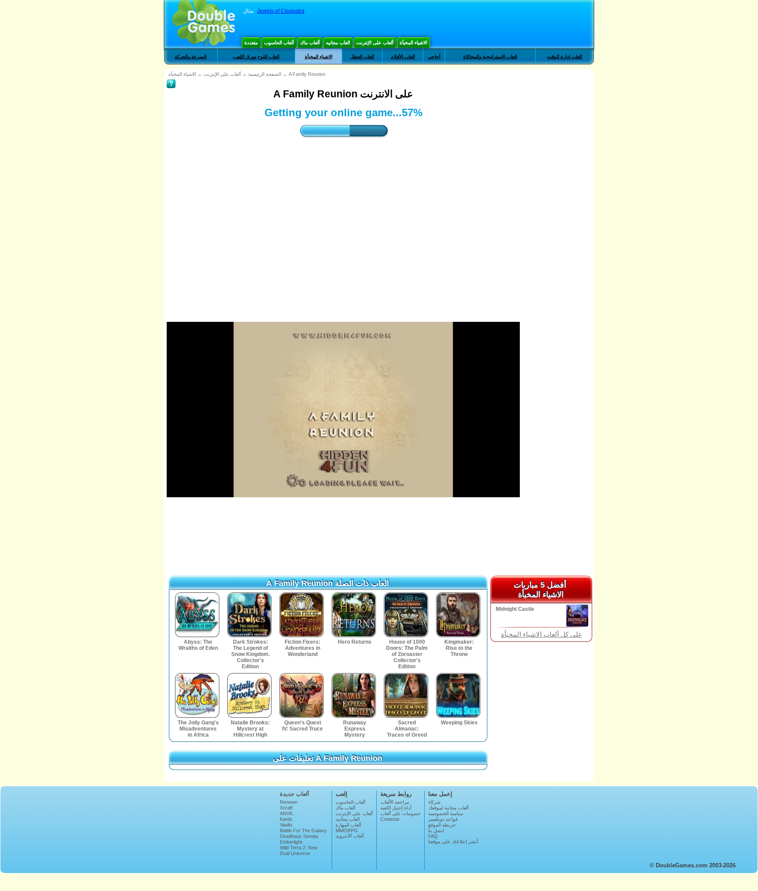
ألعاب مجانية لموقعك (448, 807)
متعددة (251, 42)
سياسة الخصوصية (445, 813)
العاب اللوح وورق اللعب (256, 56)
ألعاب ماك (310, 42)
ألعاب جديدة (294, 794)
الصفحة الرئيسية (264, 74)
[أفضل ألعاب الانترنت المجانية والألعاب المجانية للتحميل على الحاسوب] (203, 24)
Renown (288, 802)
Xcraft (286, 807)
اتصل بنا (436, 830)
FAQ (433, 836)
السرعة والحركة (191, 56)
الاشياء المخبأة (413, 42)
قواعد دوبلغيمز (443, 819)
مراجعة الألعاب (394, 802)
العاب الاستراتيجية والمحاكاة (490, 56)
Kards (286, 819)
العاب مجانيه (338, 42)
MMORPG (347, 830)
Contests (390, 819)
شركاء (434, 802)
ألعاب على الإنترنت (374, 42)
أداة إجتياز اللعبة (395, 807)
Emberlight (291, 842)
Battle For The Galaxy (303, 830)
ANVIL (286, 813)
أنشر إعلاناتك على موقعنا (453, 841)
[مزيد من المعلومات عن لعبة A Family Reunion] (171, 78)
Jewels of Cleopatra (280, 11)
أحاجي (434, 56)
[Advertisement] (343, 222)
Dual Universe (295, 853)
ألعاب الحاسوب (279, 42)
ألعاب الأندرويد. (350, 835)
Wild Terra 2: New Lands (299, 850)
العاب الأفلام (403, 56)
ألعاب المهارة (348, 824)
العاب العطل (362, 56)
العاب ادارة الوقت (564, 56)
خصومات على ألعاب (400, 813)
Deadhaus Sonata (299, 836)
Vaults (286, 824)
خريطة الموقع (442, 824)
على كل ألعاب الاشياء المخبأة (541, 634)
